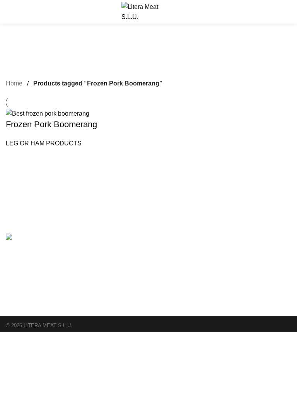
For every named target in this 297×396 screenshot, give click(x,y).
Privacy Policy (220, 263)
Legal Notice (219, 237)
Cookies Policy (221, 255)
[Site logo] (148, 11)
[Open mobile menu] (9, 12)
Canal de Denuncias (228, 246)
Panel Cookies (221, 272)
